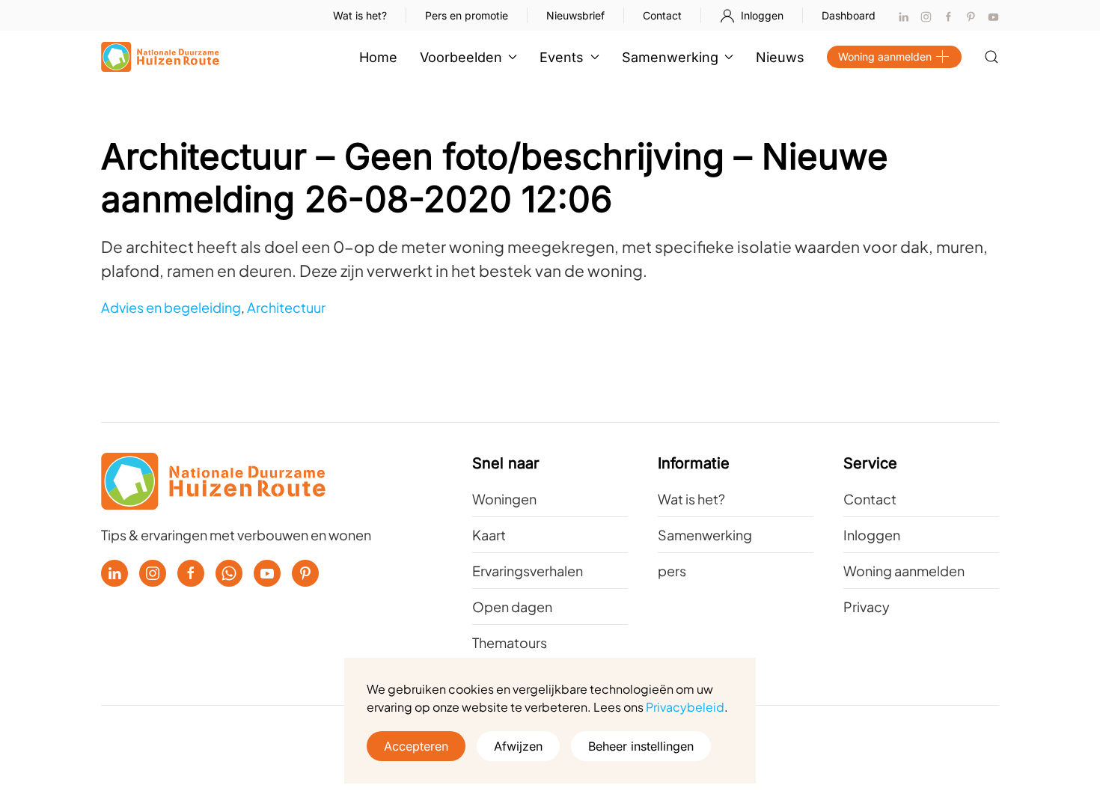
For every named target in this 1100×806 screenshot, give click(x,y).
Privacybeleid (685, 707)
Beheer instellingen (641, 746)
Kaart (489, 534)
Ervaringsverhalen (527, 570)
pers (672, 570)
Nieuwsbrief (575, 15)
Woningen (504, 498)
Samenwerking (705, 534)
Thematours (509, 642)
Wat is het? (360, 15)
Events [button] (562, 57)
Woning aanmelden (885, 56)
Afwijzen (518, 746)
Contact (662, 15)
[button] (991, 57)
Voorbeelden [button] (461, 57)
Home (378, 57)
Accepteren (416, 746)
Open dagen (512, 606)
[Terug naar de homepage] (160, 57)
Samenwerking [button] (670, 57)
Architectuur (286, 307)
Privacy (866, 606)
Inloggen (762, 15)
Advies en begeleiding (171, 307)
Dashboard (849, 15)
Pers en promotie (466, 15)
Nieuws (780, 57)
